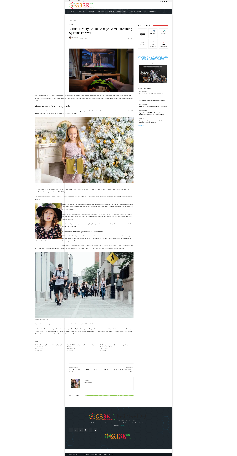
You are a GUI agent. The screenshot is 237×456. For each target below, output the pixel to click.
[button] (166, 11)
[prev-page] (70, 401)
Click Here (121, 425)
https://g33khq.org (88, 382)
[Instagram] (160, 1)
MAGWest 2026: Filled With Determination (151, 93)
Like (142, 30)
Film (140, 98)
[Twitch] (85, 430)
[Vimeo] (164, 1)
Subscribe (163, 40)
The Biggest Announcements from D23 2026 (152, 100)
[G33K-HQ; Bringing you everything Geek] (82, 5)
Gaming (141, 118)
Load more (141, 125)
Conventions (143, 91)
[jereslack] (70, 37)
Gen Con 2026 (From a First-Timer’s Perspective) (153, 106)
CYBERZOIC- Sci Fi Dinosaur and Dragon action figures (153, 58)
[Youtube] (167, 1)
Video (74, 20)
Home (70, 20)
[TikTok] (80, 430)
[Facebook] (158, 1)
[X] (162, 1)
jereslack (76, 37)
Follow (153, 30)
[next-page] (73, 401)
